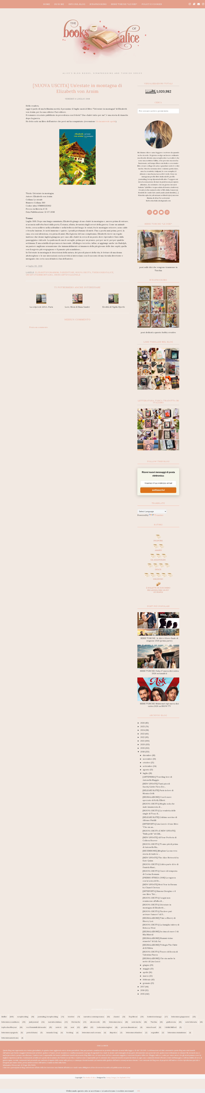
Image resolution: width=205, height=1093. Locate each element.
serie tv (58, 1027)
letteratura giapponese (180, 1017)
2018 (142, 751)
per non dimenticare (129, 1027)
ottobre (147, 762)
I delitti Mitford (170, 1027)
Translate (159, 515)
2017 (142, 986)
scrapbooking (22, 1017)
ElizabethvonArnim (47, 272)
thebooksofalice (102, 272)
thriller (4, 1017)
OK (138, 1091)
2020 (142, 744)
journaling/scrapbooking (48, 1017)
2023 (142, 733)
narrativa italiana (54, 1022)
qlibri (85, 1027)
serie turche (136, 1022)
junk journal (33, 1022)
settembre (148, 766)
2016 (142, 990)
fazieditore (67, 272)
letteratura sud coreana (91, 1032)
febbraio (147, 979)
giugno (146, 965)
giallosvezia (171, 1022)
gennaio (147, 983)
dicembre (147, 755)
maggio (146, 968)
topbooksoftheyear (9, 1027)
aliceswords (95, 1022)
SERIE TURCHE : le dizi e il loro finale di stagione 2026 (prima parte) (159, 639)
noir (72, 1027)
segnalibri (155, 1032)
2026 (142, 723)
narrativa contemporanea (94, 1017)
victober (71, 1017)
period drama (32, 1032)
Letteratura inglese (104, 1027)
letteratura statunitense (177, 1032)
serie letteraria (191, 1022)
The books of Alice (89, 1078)
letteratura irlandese (134, 1032)
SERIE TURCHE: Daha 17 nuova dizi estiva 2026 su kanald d (159, 672)
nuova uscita (83, 272)
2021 (142, 741)
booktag (70, 1032)
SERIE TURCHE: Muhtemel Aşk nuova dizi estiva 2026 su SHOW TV (159, 704)
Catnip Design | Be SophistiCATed (118, 1078)
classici (116, 1017)
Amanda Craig (52, 1032)
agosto (146, 769)
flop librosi (133, 1017)
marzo (146, 976)
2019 (142, 748)
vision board (151, 1027)
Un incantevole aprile (106, 121)
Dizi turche (75, 1022)
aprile (146, 972)
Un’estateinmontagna (39, 275)
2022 (142, 737)
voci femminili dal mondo (36, 1027)
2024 (142, 730)
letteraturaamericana (10, 1038)
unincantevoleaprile (67, 275)
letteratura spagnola (10, 1032)
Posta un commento (38, 327)
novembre (148, 759)
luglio (146, 773)
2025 (142, 726)
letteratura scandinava (10, 1022)
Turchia (154, 1022)
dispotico (113, 1032)
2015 (142, 994)
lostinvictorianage (154, 1017)
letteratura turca (115, 1022)
